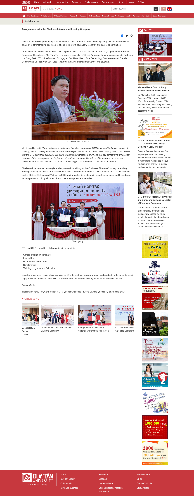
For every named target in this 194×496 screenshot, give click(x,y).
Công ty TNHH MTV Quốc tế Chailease (62, 292)
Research (73, 16)
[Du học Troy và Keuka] (155, 349)
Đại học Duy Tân (35, 292)
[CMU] (155, 298)
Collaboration (46, 16)
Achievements (138, 16)
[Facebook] (122, 36)
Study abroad (108, 2)
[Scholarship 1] (155, 427)
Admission (48, 2)
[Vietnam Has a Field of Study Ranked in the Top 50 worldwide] (155, 73)
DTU (122, 292)
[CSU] (155, 246)
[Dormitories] (155, 401)
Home (63, 474)
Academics (62, 2)
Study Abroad (143, 488)
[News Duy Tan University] (42, 8)
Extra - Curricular (159, 16)
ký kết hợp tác (112, 292)
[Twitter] (127, 36)
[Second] (155, 375)
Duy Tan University (40, 485)
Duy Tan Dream (33, 16)
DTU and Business (61, 16)
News (131, 2)
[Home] (24, 16)
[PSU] (155, 272)
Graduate (82, 16)
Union (148, 16)
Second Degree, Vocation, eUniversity (116, 16)
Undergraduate (94, 16)
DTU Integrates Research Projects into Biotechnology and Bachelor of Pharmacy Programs (155, 200)
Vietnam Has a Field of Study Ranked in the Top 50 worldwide (153, 89)
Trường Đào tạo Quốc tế (93, 292)
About (36, 2)
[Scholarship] (155, 453)
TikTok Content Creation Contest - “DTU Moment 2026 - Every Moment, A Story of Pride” (155, 143)
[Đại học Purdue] (155, 324)
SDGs (141, 2)
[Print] (131, 36)
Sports (121, 2)
